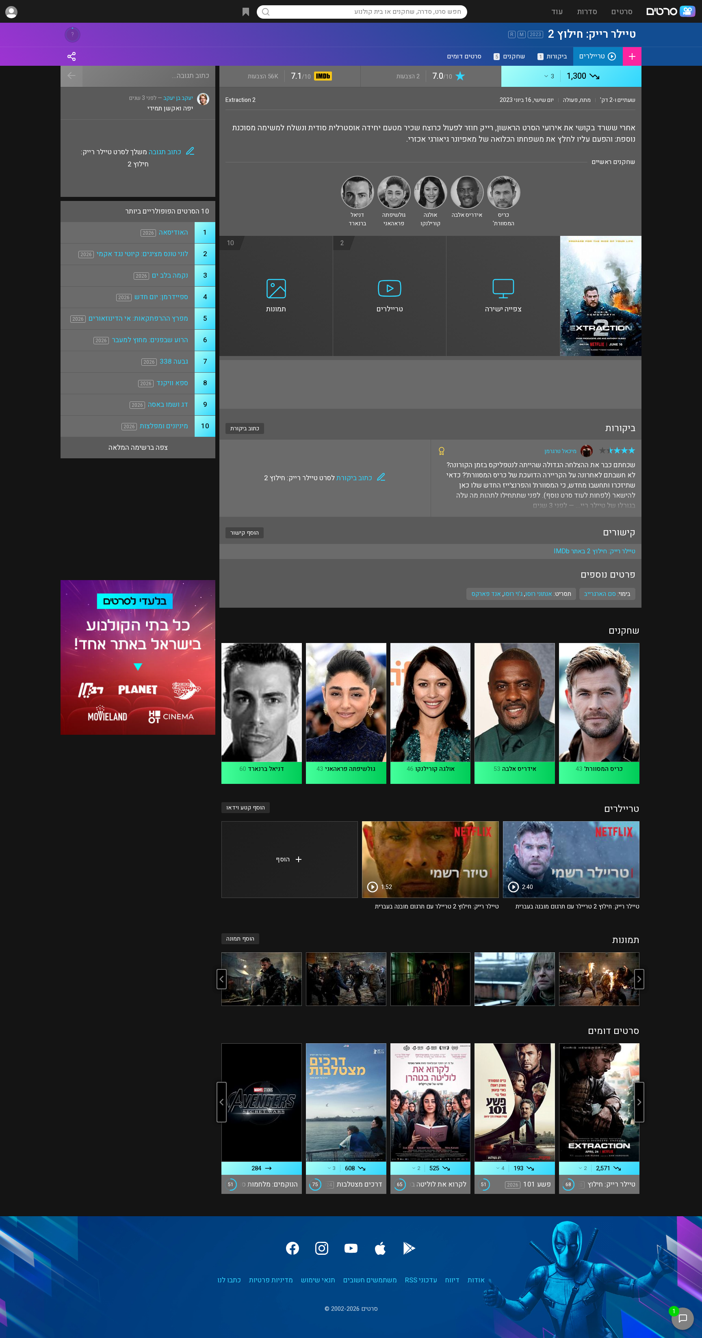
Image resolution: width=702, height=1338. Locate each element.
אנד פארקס (486, 593)
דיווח (452, 1280)
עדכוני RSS (421, 1280)
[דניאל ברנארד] (357, 179)
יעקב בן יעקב (178, 98)
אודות (476, 1280)
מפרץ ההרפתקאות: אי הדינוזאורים (138, 318)
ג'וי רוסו (513, 593)
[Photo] (599, 979)
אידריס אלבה (519, 768)
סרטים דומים (464, 56)
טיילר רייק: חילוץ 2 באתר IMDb (594, 551)
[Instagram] (322, 1248)
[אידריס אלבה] (467, 179)
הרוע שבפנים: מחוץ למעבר (150, 340)
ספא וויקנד (172, 383)
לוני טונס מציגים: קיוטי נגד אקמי (142, 254)
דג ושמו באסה (168, 404)
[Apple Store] (380, 1248)
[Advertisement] (430, 384)
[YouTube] (351, 1248)
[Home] (670, 12)
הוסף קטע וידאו (245, 807)
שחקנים (510, 56)
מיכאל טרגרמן (560, 451)
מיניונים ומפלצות (164, 426)
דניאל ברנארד (266, 768)
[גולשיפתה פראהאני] (394, 179)
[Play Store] (409, 1248)
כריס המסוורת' (603, 768)
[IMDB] (321, 77)
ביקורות (553, 56)
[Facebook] (292, 1248)
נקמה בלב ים (170, 275)
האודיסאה (173, 232)
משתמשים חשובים (370, 1280)
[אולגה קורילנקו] (430, 179)
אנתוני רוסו (538, 593)
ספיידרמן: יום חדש (161, 297)
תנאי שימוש (318, 1280)
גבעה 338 (174, 361)
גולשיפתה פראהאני (350, 768)
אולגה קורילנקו (435, 768)
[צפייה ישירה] (503, 241)
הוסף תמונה (240, 938)
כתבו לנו (229, 1280)
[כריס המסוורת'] (503, 179)
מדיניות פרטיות (271, 1280)
